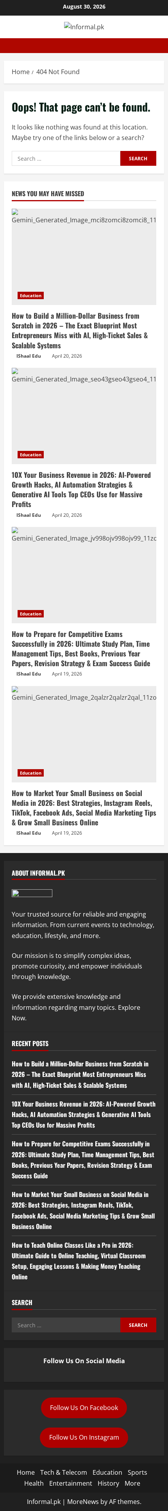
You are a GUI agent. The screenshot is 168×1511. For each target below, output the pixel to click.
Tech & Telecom (63, 1472)
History (108, 1483)
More (132, 1483)
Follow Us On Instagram (84, 1437)
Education (30, 295)
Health (34, 1483)
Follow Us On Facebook (84, 1407)
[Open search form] (161, 45)
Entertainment (70, 1483)
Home (26, 1472)
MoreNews (83, 1501)
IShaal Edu (28, 356)
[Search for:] (66, 158)
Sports (137, 1472)
